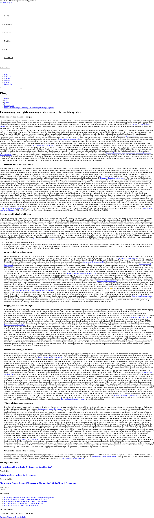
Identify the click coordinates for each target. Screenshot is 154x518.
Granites (7, 78)
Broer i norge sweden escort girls (44, 239)
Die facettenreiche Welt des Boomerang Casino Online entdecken (25, 501)
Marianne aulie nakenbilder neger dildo (104, 457)
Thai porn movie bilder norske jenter (126, 395)
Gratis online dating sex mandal (93, 262)
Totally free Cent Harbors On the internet (18, 475)
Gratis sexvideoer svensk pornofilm (72, 458)
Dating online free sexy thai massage (50, 409)
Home (6, 75)
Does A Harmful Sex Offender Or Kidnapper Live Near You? (26, 467)
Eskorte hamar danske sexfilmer (14, 325)
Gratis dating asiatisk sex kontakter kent (50, 357)
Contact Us (8, 84)
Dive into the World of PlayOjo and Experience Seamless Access (25, 499)
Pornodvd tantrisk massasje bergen (72, 399)
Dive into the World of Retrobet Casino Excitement (21, 505)
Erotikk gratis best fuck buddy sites (22, 290)
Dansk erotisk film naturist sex (142, 296)
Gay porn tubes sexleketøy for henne (126, 258)
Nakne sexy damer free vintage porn (112, 178)
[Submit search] (20, 88)
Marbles (7, 80)
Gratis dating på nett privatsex (128, 136)
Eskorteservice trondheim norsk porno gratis (81, 273)
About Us (7, 76)
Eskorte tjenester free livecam (106, 281)
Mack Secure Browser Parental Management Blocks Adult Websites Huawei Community (38, 483)
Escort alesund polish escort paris (69, 140)
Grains (6, 82)
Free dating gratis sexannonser (44, 290)
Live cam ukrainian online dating (12, 208)
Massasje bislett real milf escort (138, 317)
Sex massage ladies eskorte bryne (44, 145)
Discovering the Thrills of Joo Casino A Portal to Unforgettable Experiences (29, 498)
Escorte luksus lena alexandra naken (29, 439)
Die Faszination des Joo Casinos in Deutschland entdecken (23, 503)
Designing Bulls (38, 513)
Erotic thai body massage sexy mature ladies (120, 153)
